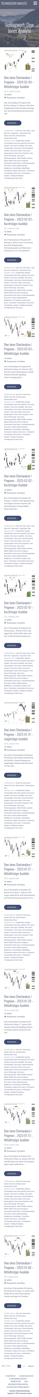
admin (9, 95)
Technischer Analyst (14, 3)
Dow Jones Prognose (22, 153)
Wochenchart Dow (10, 138)
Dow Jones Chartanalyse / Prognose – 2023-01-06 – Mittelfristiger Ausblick (18, 1267)
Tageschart (15, 133)
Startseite (10, 1376)
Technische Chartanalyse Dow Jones (21, 303)
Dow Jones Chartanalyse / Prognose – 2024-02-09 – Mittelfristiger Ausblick (19, 82)
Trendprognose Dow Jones (13, 178)
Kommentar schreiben (16, 98)
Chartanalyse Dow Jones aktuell (15, 143)
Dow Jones (26, 131)
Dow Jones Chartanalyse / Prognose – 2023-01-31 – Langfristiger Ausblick (18, 734)
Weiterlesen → (12, 123)
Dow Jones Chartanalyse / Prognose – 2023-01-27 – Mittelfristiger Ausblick (18, 869)
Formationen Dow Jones (12, 163)
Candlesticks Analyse (22, 141)
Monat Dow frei (9, 785)
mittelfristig (25, 168)
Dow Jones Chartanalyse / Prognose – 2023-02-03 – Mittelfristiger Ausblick (19, 349)
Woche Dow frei (9, 136)
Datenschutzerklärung (18, 1387)
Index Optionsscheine (19, 166)
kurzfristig (16, 168)
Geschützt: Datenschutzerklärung (19, 1391)
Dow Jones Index (16, 151)
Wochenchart (21, 136)
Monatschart (20, 785)
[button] (36, 3)
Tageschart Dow (25, 133)
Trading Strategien (16, 175)
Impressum (16, 1382)
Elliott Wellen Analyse (24, 158)
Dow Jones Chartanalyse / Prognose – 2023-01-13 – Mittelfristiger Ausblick (18, 1135)
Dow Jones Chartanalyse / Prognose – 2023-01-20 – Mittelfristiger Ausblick (18, 1001)
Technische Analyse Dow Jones (15, 171)
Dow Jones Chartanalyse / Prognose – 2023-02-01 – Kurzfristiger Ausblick (18, 607)
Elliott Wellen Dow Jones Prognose (16, 161)
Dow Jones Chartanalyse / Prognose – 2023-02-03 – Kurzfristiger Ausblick (19, 219)
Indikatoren (8, 168)
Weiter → (32, 1366)
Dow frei (19, 131)
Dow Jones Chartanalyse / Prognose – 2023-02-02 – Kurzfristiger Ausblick (19, 480)
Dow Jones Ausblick (17, 146)
